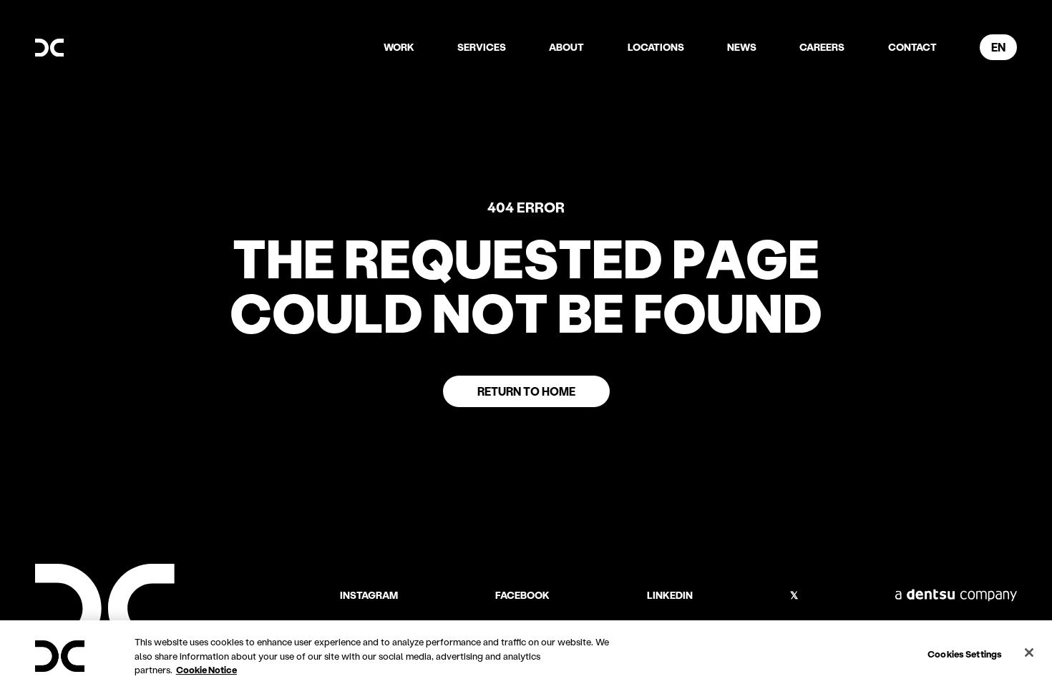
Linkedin (670, 595)
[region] (526, 652)
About (566, 47)
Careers (821, 47)
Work (399, 47)
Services (481, 47)
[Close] (1029, 652)
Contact (912, 47)
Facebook (522, 595)
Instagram (369, 595)
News (741, 47)
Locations (656, 47)
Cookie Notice (206, 669)
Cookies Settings (964, 653)
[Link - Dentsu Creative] (49, 48)
